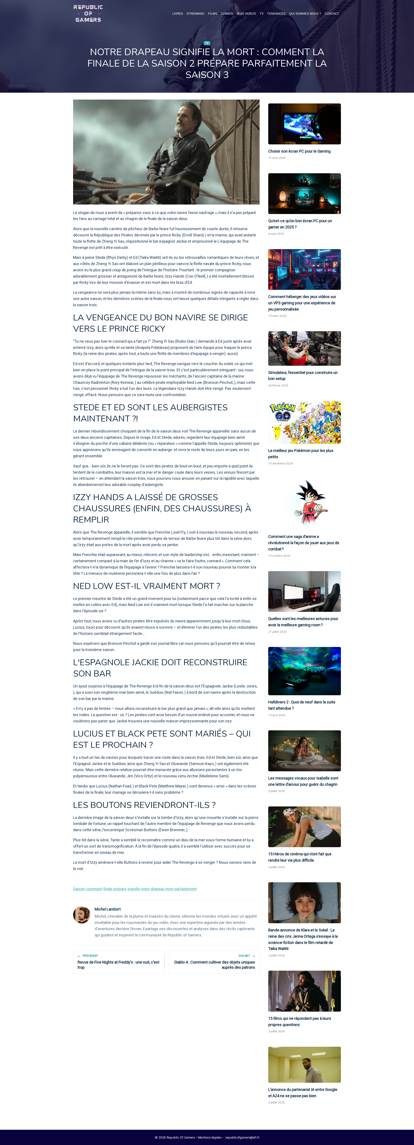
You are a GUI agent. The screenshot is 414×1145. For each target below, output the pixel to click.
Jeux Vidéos (246, 13)
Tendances (276, 13)
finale (108, 889)
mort (169, 889)
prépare (120, 889)
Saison (79, 889)
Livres (177, 13)
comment (94, 889)
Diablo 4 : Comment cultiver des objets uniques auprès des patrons (214, 961)
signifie (133, 889)
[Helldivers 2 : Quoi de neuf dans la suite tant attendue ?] (304, 671)
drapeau (158, 889)
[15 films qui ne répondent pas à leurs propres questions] (304, 991)
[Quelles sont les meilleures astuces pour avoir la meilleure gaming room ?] (304, 591)
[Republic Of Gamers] (88, 13)
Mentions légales (209, 1137)
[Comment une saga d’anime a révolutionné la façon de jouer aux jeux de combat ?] (304, 504)
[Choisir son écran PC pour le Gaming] (304, 123)
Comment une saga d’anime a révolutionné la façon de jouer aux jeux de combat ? (303, 542)
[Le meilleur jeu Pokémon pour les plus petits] (304, 422)
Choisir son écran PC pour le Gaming (299, 151)
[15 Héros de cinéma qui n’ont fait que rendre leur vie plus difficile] (304, 826)
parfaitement (185, 889)
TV (261, 13)
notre (145, 889)
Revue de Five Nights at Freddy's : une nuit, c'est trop (118, 961)
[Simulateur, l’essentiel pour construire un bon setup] (304, 348)
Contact (332, 13)
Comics (227, 13)
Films (212, 13)
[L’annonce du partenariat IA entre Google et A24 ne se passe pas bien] (304, 1065)
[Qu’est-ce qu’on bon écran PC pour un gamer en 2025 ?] (304, 193)
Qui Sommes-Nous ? (305, 13)
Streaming (195, 13)
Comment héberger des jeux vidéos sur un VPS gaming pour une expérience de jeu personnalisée (302, 302)
